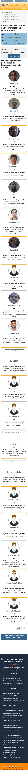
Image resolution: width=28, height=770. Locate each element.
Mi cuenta (24, 8)
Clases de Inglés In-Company (11, 755)
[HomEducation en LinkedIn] (7, 767)
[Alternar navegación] (2, 8)
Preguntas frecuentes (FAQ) (11, 693)
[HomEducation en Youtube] (16, 767)
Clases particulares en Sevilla (11, 720)
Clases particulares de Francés (12, 730)
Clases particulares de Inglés (11, 725)
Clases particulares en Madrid (11, 713)
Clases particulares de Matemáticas (13, 727)
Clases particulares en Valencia (12, 718)
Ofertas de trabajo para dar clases (13, 703)
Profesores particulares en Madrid (12, 737)
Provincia (4, 49)
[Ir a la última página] (24, 628)
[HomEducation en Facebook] (13, 767)
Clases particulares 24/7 (10, 696)
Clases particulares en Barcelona (12, 715)
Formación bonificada (9, 752)
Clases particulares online (10, 698)
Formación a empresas (9, 750)
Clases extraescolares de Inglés (12, 757)
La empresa (6, 691)
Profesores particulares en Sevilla (12, 745)
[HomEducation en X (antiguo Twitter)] (10, 767)
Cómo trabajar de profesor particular (13, 700)
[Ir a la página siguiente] (23, 628)
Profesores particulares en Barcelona (13, 740)
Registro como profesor (10, 705)
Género (16, 49)
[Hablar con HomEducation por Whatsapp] (22, 767)
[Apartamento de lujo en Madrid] (4, 767)
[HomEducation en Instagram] (19, 767)
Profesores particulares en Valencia (13, 742)
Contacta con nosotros (9, 676)
